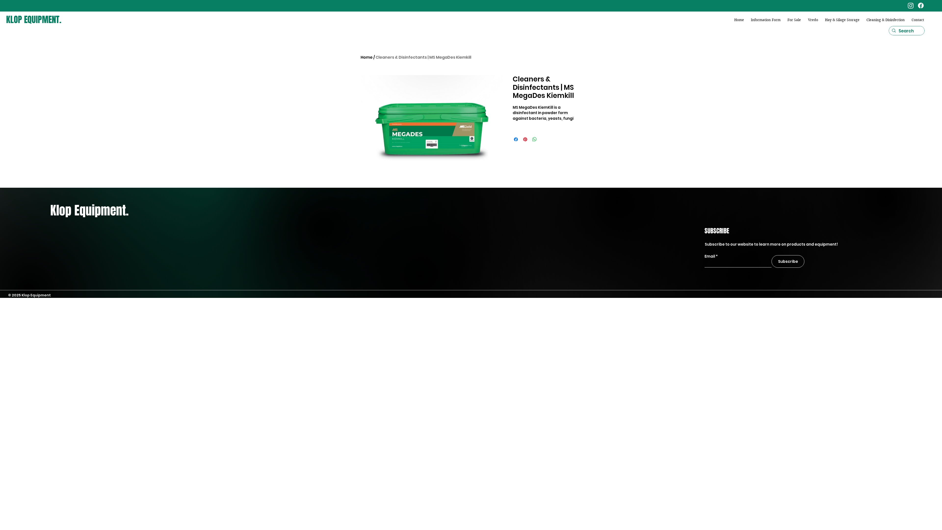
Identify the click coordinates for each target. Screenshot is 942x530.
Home (367, 57)
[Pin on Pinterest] (525, 139)
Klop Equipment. (89, 210)
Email (710, 256)
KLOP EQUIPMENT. (33, 19)
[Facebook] (921, 5)
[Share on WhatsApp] (534, 139)
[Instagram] (911, 5)
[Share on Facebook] (516, 139)
